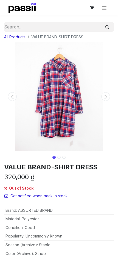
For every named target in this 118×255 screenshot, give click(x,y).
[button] (12, 96)
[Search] (107, 27)
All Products (15, 36)
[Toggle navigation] (104, 7)
